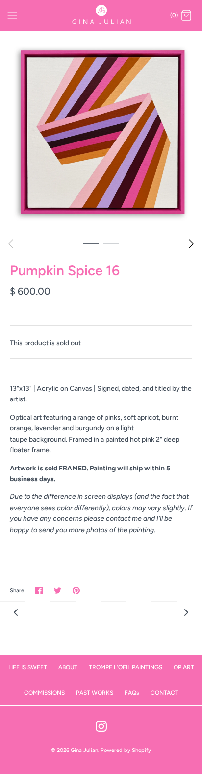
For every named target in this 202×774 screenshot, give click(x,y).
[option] (101, 132)
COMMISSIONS (44, 692)
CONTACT (164, 692)
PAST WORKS (94, 692)
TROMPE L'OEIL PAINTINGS (125, 667)
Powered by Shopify (126, 750)
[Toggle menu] (12, 15)
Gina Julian (84, 750)
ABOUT (67, 667)
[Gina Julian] (101, 15)
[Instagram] (101, 726)
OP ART (184, 667)
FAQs (132, 692)
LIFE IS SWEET (27, 667)
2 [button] (111, 243)
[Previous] (11, 244)
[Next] (191, 244)
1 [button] (91, 243)
